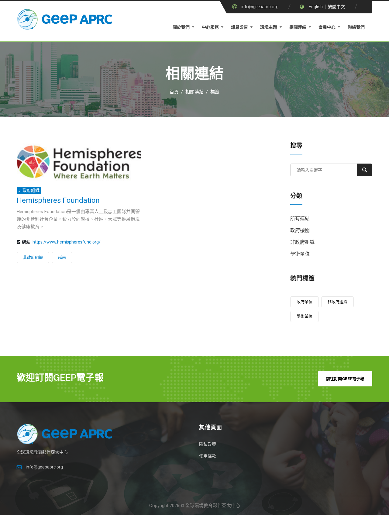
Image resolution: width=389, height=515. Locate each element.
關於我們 (181, 27)
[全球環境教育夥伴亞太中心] (65, 20)
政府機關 (300, 230)
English (316, 6)
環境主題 (268, 27)
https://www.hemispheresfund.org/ (67, 242)
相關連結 (297, 27)
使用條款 (207, 456)
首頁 (174, 92)
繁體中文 (336, 6)
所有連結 (300, 218)
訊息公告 (239, 27)
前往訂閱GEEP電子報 (345, 378)
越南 (62, 257)
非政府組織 (29, 190)
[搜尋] (364, 170)
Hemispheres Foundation (58, 200)
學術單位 (300, 254)
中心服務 (210, 27)
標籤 (214, 92)
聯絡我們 (356, 27)
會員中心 (327, 27)
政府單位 (304, 301)
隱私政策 (207, 444)
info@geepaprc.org (259, 6)
